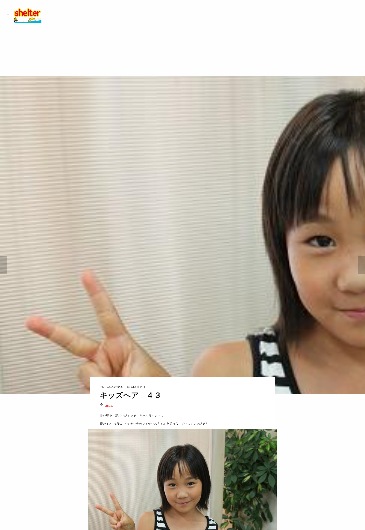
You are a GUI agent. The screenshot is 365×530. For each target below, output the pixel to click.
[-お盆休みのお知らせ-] (361, 265)
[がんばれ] (3, 265)
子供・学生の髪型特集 (111, 387)
